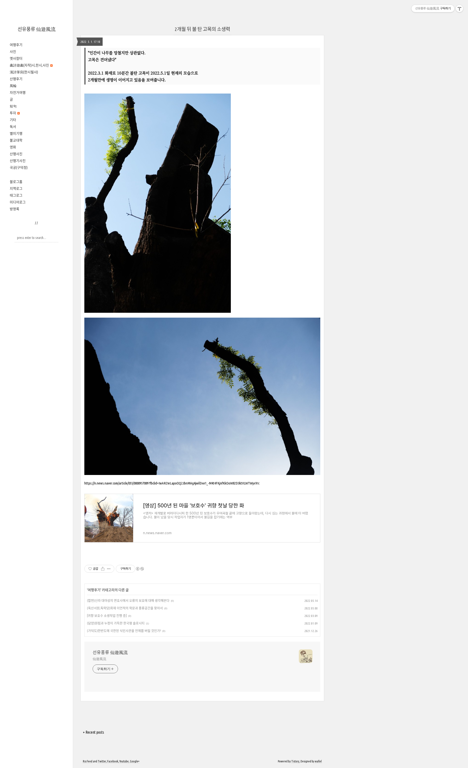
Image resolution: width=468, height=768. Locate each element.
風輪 (13, 86)
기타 (13, 120)
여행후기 (16, 45)
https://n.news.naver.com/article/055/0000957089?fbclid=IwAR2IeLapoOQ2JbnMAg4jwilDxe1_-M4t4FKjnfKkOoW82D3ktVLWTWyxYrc (171, 483)
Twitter (102, 761)
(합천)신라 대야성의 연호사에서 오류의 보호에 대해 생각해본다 (128, 600)
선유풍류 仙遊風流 (37, 29)
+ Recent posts (93, 732)
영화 (13, 147)
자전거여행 (18, 93)
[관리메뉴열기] (459, 8)
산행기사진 (18, 161)
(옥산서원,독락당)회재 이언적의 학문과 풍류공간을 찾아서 (125, 608)
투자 (13, 113)
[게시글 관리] (109, 568)
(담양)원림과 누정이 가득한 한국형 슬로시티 (116, 623)
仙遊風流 (99, 659)
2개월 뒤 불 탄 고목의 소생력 (202, 29)
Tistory (295, 761)
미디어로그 (18, 202)
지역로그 (16, 188)
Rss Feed (87, 761)
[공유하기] (103, 568)
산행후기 (16, 79)
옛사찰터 (16, 58)
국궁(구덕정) (19, 168)
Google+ (134, 761)
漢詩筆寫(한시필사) (24, 72)
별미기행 (16, 133)
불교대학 (16, 140)
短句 (13, 106)
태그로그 (16, 195)
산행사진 (16, 154)
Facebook (112, 761)
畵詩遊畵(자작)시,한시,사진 (30, 65)
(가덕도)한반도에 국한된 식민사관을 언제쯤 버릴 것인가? (124, 630)
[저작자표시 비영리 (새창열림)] (139, 569)
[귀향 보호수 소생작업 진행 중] (107, 615)
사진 (13, 52)
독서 (13, 127)
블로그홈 (16, 182)
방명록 (14, 209)
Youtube (124, 761)
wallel (318, 761)
